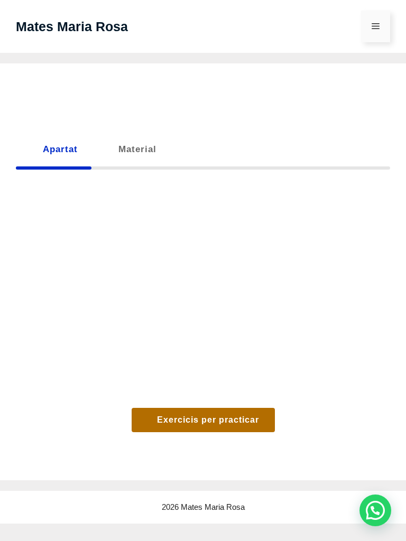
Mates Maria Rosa (72, 26)
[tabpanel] (203, 312)
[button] (375, 510)
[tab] (53, 149)
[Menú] (375, 26)
